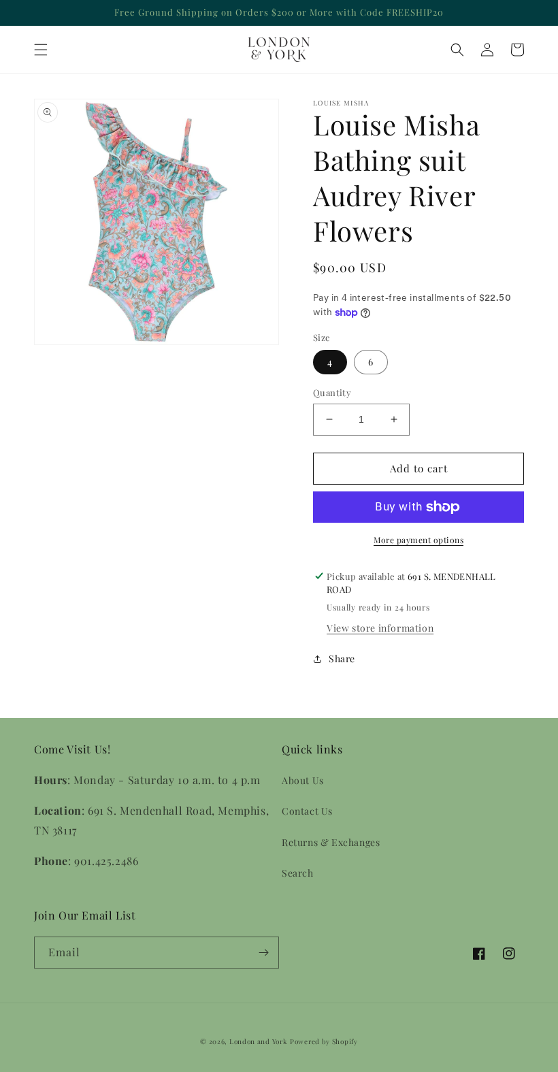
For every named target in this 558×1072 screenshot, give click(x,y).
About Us (303, 780)
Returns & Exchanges (331, 842)
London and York (258, 1041)
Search (298, 872)
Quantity (332, 392)
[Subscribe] (263, 953)
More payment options (418, 539)
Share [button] (342, 658)
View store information (380, 627)
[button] (41, 50)
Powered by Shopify (324, 1041)
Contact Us (307, 811)
